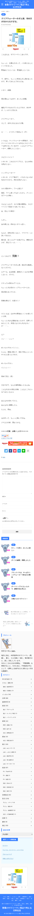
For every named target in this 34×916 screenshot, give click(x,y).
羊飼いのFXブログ (8, 858)
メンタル (14, 896)
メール (4, 503)
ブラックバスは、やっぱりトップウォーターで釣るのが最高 (21, 575)
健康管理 (24, 896)
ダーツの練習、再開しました (21, 560)
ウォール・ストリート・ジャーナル (13, 850)
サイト (4, 511)
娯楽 (30, 896)
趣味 (4, 457)
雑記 (20, 900)
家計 (13, 898)
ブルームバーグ (7, 854)
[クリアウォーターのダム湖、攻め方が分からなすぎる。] (19, 451)
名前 (4, 496)
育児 (28, 898)
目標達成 (22, 898)
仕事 (19, 896)
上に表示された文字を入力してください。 (13, 521)
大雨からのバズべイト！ (19, 599)
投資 (17, 898)
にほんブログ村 (6, 438)
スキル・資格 (6, 896)
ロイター (5, 845)
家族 (8, 898)
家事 (4, 898)
